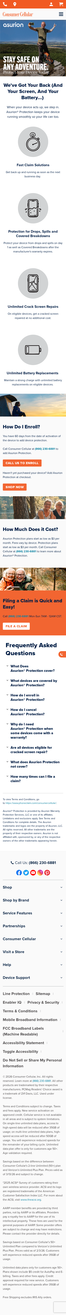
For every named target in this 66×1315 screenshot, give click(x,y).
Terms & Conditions (20, 1011)
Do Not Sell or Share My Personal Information (32, 1063)
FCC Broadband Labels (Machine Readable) (23, 1031)
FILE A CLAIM (16, 626)
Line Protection (16, 994)
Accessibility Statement (23, 1043)
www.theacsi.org (31, 1200)
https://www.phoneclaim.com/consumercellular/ (31, 803)
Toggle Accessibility (20, 1051)
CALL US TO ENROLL (22, 463)
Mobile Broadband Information (30, 1020)
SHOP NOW (15, 487)
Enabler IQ (12, 1002)
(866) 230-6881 (45, 449)
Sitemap (43, 994)
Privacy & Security (43, 1002)
